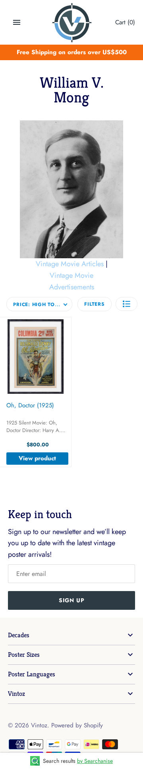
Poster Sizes (24, 654)
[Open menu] (16, 22)
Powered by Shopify (77, 725)
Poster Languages (31, 674)
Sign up (72, 600)
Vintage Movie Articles (70, 264)
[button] (126, 304)
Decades (18, 635)
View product (37, 458)
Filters (94, 304)
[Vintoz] (72, 23)
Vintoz (16, 693)
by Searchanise (95, 761)
